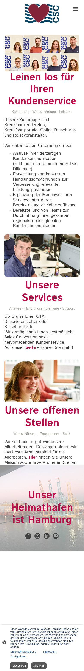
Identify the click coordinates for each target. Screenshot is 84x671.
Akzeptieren (19, 665)
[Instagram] (37, 536)
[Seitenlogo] (42, 13)
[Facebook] (28, 536)
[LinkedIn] (47, 536)
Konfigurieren (18, 656)
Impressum (49, 651)
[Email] (56, 536)
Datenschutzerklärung (23, 651)
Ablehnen (39, 665)
